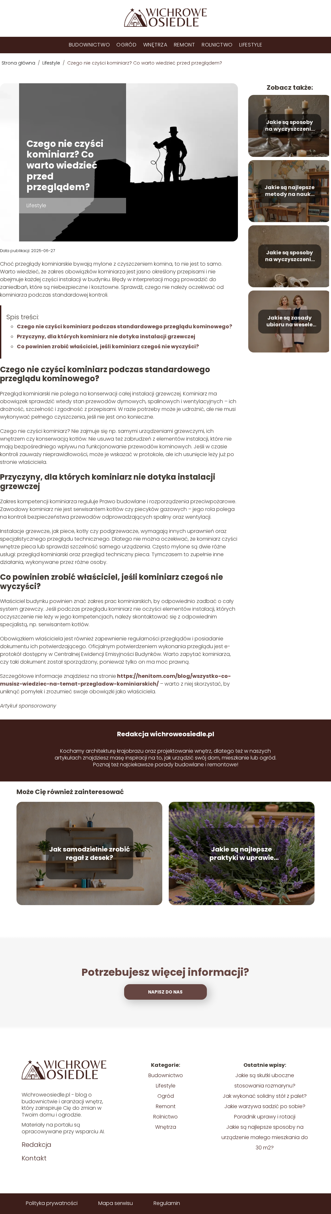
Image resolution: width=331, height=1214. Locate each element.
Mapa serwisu (115, 1203)
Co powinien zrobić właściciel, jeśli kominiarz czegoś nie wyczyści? (108, 346)
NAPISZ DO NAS (165, 992)
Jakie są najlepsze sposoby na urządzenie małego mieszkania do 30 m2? (264, 1137)
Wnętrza (155, 44)
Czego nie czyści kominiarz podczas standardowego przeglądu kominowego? (124, 326)
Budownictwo (89, 44)
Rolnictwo (217, 44)
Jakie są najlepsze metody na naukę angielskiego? (289, 191)
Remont (184, 44)
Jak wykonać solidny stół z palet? (265, 1096)
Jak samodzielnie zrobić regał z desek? (89, 853)
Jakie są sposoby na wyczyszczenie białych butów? (289, 256)
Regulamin (167, 1203)
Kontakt (34, 1158)
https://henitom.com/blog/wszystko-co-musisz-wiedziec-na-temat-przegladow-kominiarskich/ (115, 680)
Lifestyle (250, 44)
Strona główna (19, 63)
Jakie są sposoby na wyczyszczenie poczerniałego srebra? (289, 126)
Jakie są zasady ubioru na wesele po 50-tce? (289, 321)
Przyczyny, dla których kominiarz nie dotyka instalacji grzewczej (106, 336)
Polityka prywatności (52, 1203)
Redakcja (36, 1144)
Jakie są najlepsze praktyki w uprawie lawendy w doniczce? (241, 853)
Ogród (126, 44)
